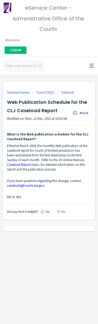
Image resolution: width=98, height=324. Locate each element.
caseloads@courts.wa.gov (25, 185)
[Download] (39, 159)
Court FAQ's (45, 92)
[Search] (40, 66)
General (67, 92)
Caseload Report (19, 164)
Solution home (18, 92)
